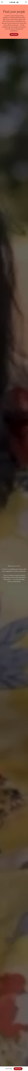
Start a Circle (14, 34)
